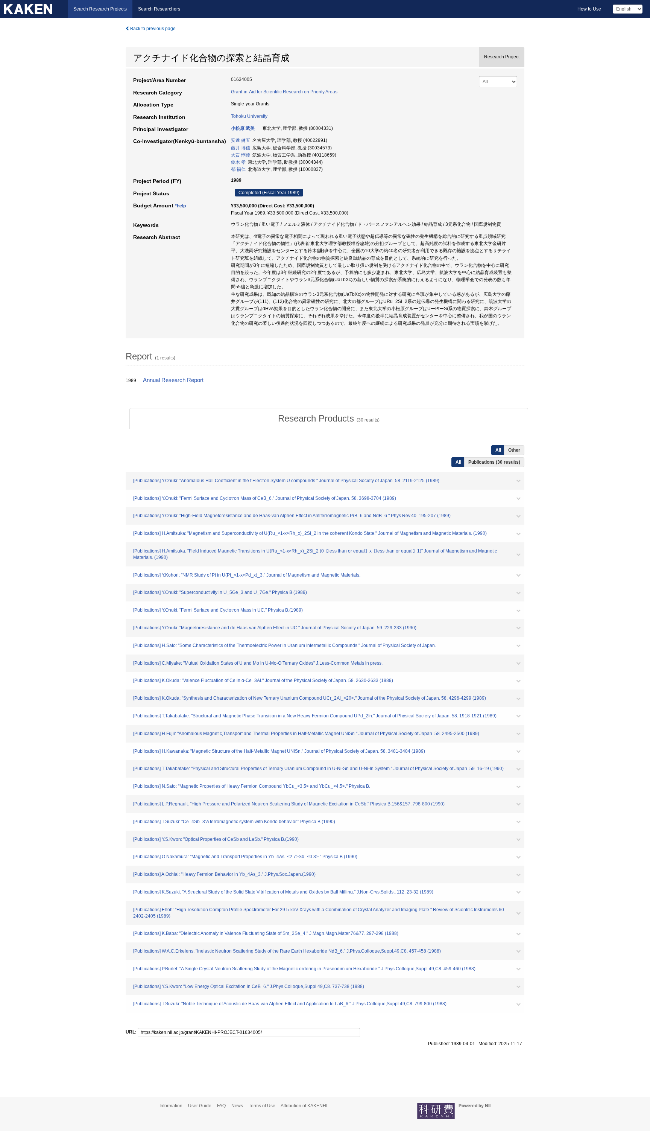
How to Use (589, 9)
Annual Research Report (173, 380)
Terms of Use (262, 1105)
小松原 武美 (243, 128)
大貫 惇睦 (240, 155)
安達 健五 (240, 140)
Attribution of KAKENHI (304, 1105)
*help (180, 206)
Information (170, 1105)
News (237, 1105)
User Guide (199, 1105)
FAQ (221, 1105)
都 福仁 (238, 169)
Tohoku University (249, 116)
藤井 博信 (240, 148)
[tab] (328, 418)
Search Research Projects (100, 9)
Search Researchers (159, 9)
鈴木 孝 (238, 162)
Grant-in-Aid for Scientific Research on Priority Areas (284, 91)
